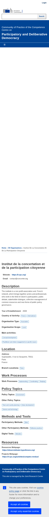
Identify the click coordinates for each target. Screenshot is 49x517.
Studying (42, 381)
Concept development (9, 337)
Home (4, 248)
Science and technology (10, 409)
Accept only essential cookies (24, 511)
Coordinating (34, 381)
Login (44, 3)
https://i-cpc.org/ (19, 275)
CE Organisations (15, 248)
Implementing (23, 381)
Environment (20, 395)
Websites (18, 434)
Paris (22, 368)
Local (24, 327)
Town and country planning (11, 405)
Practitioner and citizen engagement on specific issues (19, 342)
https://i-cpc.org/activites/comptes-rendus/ (20, 457)
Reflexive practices (36, 428)
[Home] (13, 10)
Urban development (27, 405)
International (32, 316)
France (23, 316)
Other (26, 422)
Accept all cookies (19, 504)
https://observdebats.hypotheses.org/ (18, 450)
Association (24, 321)
